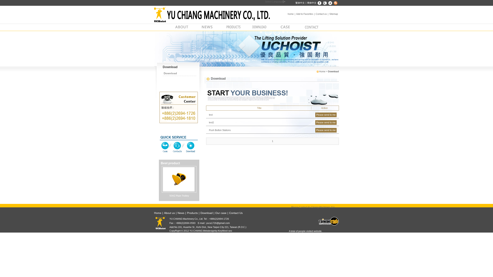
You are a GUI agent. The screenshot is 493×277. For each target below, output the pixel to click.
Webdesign (209, 230)
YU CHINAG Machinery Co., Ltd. (214, 14)
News (207, 27)
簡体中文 (311, 3)
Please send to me (326, 114)
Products (233, 27)
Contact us (321, 14)
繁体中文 (300, 3)
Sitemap (333, 14)
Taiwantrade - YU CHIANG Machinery (328, 221)
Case (165, 147)
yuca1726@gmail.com (218, 223)
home (291, 14)
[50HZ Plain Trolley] (179, 179)
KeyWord (223, 230)
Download (259, 27)
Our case (285, 27)
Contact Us (236, 212)
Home (322, 71)
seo (230, 230)
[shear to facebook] (319, 3)
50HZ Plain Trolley (179, 195)
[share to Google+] (325, 3)
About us (181, 27)
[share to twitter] (330, 3)
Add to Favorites (304, 14)
